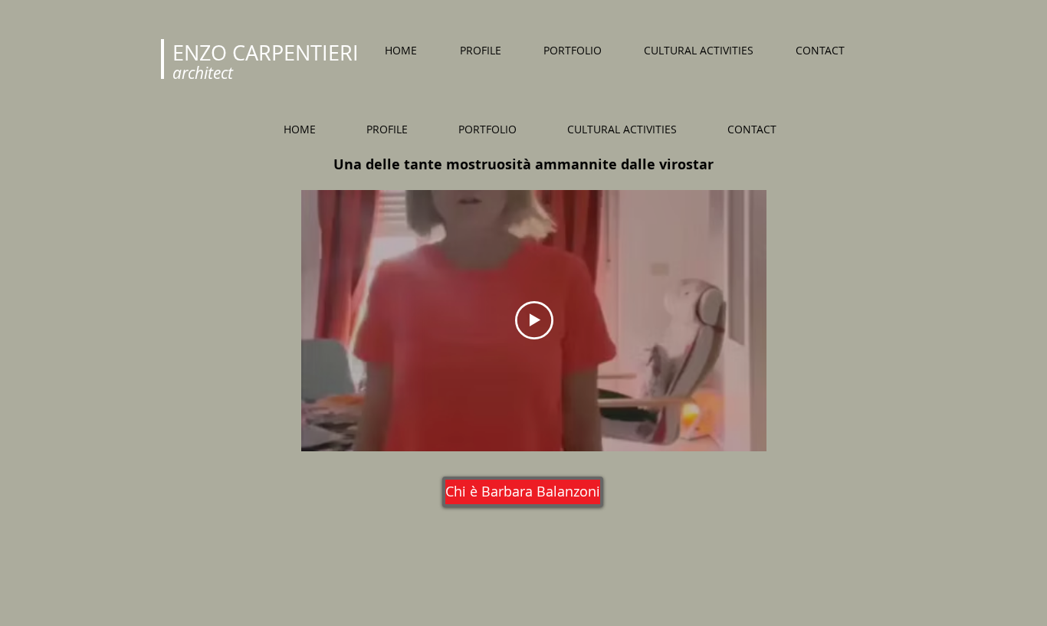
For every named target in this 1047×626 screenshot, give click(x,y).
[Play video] (534, 320)
